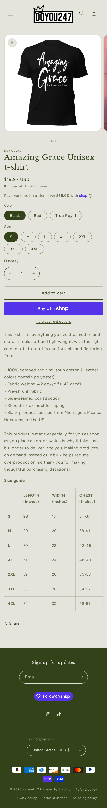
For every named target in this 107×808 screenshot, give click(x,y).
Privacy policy (26, 798)
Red (37, 215)
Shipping (10, 186)
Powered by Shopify (55, 789)
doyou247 (31, 789)
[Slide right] (64, 140)
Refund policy (86, 789)
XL (62, 236)
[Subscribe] (81, 677)
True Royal (65, 215)
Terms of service (55, 798)
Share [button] (14, 623)
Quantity (11, 261)
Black (15, 215)
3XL (13, 249)
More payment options (53, 321)
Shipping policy (85, 798)
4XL (34, 249)
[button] (11, 13)
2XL (82, 236)
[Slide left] (42, 140)
